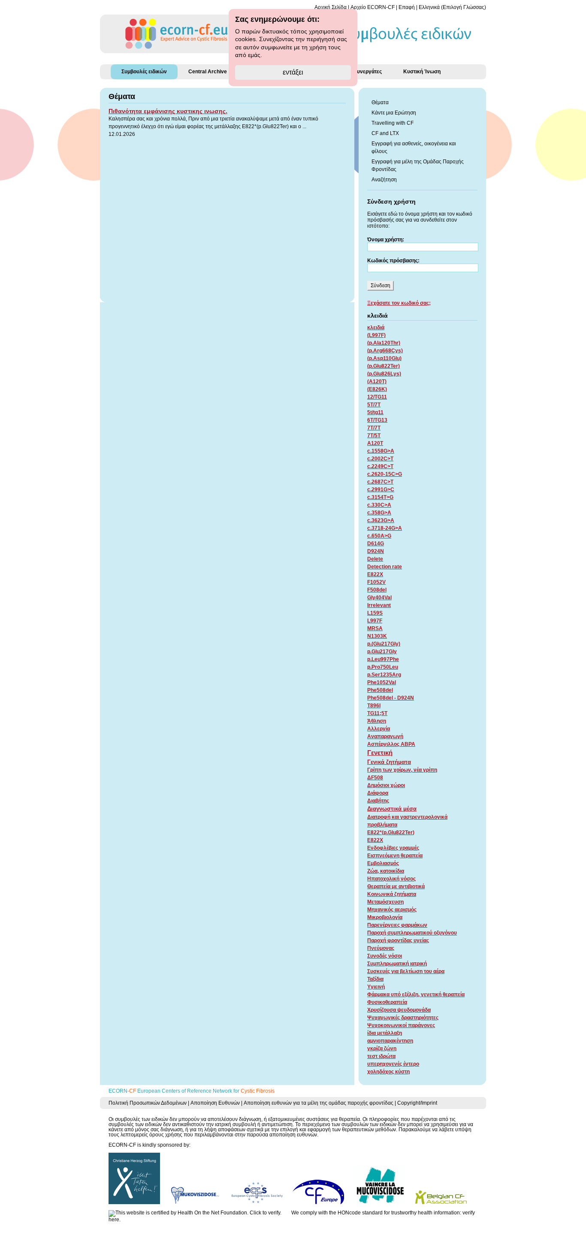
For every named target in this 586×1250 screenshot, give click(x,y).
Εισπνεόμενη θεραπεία (395, 856)
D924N (375, 551)
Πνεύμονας (380, 948)
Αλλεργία (378, 729)
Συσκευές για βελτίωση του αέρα (405, 971)
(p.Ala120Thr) (383, 343)
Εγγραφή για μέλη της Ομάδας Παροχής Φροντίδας (418, 165)
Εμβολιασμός (383, 863)
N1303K (377, 636)
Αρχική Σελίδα (330, 7)
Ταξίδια (375, 979)
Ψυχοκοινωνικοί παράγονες (401, 1025)
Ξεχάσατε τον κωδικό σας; (399, 303)
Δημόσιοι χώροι (386, 785)
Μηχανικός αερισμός (392, 910)
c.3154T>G (380, 497)
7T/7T (374, 428)
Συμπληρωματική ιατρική (397, 964)
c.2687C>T (380, 482)
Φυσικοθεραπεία (387, 1002)
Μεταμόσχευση (385, 902)
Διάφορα (377, 793)
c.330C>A (379, 505)
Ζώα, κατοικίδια (385, 871)
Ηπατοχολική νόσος (391, 879)
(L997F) (376, 335)
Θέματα (380, 102)
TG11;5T (377, 713)
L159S (375, 613)
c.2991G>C (380, 490)
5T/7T (374, 405)
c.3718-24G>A (384, 528)
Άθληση (376, 721)
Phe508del (380, 690)
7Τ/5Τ (374, 436)
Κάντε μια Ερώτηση (394, 113)
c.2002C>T (380, 459)
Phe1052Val (381, 682)
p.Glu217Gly (382, 652)
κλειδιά (375, 328)
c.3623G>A (380, 520)
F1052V (376, 582)
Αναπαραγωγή (385, 736)
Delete (375, 559)
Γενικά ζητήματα (389, 762)
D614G (375, 544)
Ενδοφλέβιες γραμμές (393, 848)
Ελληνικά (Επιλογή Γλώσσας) (452, 7)
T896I (374, 706)
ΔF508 (375, 778)
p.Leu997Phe (383, 659)
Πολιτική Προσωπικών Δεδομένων (148, 1103)
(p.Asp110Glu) (384, 358)
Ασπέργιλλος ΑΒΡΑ (391, 744)
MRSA (375, 628)
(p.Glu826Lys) (384, 374)
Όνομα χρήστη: (385, 240)
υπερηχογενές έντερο (393, 1064)
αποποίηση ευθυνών (293, 1135)
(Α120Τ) (377, 382)
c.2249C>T (380, 466)
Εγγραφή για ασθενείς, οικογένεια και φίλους (414, 147)
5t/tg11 (375, 412)
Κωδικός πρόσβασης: (393, 261)
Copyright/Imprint (417, 1103)
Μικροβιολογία (384, 917)
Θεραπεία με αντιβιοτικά (396, 886)
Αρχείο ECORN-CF (372, 7)
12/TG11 (377, 397)
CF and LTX (385, 133)
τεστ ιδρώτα (381, 1056)
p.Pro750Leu (382, 667)
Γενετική (380, 752)
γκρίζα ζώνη (381, 1049)
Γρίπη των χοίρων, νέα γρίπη (402, 770)
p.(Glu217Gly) (383, 644)
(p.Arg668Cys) (385, 351)
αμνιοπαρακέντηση (390, 1041)
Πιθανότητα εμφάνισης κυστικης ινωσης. (168, 111)
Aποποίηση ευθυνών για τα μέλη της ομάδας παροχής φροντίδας (318, 1103)
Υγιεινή (376, 987)
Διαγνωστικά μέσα (392, 808)
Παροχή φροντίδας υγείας (398, 940)
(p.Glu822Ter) (383, 366)
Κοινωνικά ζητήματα (391, 894)
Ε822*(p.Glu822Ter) (390, 832)
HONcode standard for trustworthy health (385, 1213)
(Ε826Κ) (377, 389)
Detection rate (384, 567)
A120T (375, 443)
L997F (374, 621)
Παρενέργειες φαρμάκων (397, 925)
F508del (377, 590)
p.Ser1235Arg (384, 675)
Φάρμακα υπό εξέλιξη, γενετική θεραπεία (416, 995)
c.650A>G (379, 536)
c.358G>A (379, 513)
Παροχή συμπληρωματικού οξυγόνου (412, 933)
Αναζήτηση (384, 180)
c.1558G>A (380, 451)
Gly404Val (379, 598)
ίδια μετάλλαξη (384, 1033)
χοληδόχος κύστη (388, 1072)
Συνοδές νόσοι (384, 956)
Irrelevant (379, 605)
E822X (375, 574)
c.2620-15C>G (384, 474)
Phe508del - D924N (390, 698)
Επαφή (407, 7)
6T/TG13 (377, 420)
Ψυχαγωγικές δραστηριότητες (402, 1018)
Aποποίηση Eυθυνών (215, 1103)
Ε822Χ (375, 840)
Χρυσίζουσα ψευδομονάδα (399, 1010)
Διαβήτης (378, 801)
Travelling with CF (393, 123)
